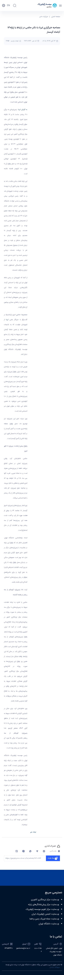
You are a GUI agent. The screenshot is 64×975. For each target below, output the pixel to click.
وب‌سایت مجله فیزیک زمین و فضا (44, 919)
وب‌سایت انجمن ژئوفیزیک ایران (45, 914)
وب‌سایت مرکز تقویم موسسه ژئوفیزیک (42, 909)
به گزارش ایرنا (22, 109)
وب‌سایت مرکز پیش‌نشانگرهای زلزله (43, 904)
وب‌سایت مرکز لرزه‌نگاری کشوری (45, 899)
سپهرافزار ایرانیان (55, 967)
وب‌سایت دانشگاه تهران (49, 924)
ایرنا (7, 319)
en (8, 5)
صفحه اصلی (55, 16)
